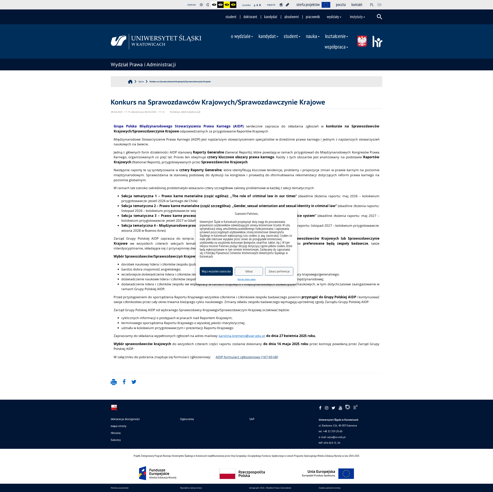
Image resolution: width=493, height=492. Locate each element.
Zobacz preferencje (279, 271)
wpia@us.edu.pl (336, 437)
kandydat (270, 16)
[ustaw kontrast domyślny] (201, 5)
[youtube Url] (340, 408)
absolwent (291, 16)
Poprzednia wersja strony (191, 488)
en (379, 4)
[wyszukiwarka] (379, 16)
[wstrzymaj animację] (281, 5)
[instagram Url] (326, 408)
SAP (251, 419)
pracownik (313, 16)
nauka (311, 36)
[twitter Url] (333, 408)
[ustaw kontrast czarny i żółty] (227, 5)
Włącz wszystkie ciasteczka (216, 271)
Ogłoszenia (187, 419)
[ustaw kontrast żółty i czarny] (233, 5)
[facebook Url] (320, 408)
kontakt (356, 4)
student (231, 16)
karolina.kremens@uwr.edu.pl (242, 336)
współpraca (335, 46)
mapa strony (118, 426)
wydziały (333, 16)
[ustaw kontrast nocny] (208, 5)
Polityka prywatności (120, 488)
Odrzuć (249, 271)
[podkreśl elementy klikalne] (287, 5)
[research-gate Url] (355, 408)
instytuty (356, 16)
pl (372, 4)
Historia (116, 433)
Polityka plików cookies (246, 279)
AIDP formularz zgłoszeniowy (238, 357)
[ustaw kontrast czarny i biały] (214, 5)
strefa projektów (308, 4)
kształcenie (335, 36)
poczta (341, 4)
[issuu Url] (347, 408)
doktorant (250, 16)
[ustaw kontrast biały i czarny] (220, 5)
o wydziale (241, 36)
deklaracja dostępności (125, 419)
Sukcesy (116, 440)
